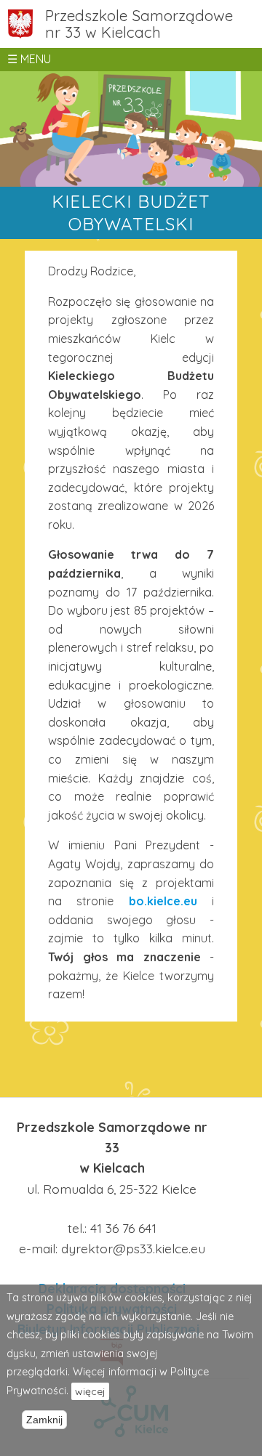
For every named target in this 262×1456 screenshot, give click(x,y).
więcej (90, 1391)
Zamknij (44, 1419)
